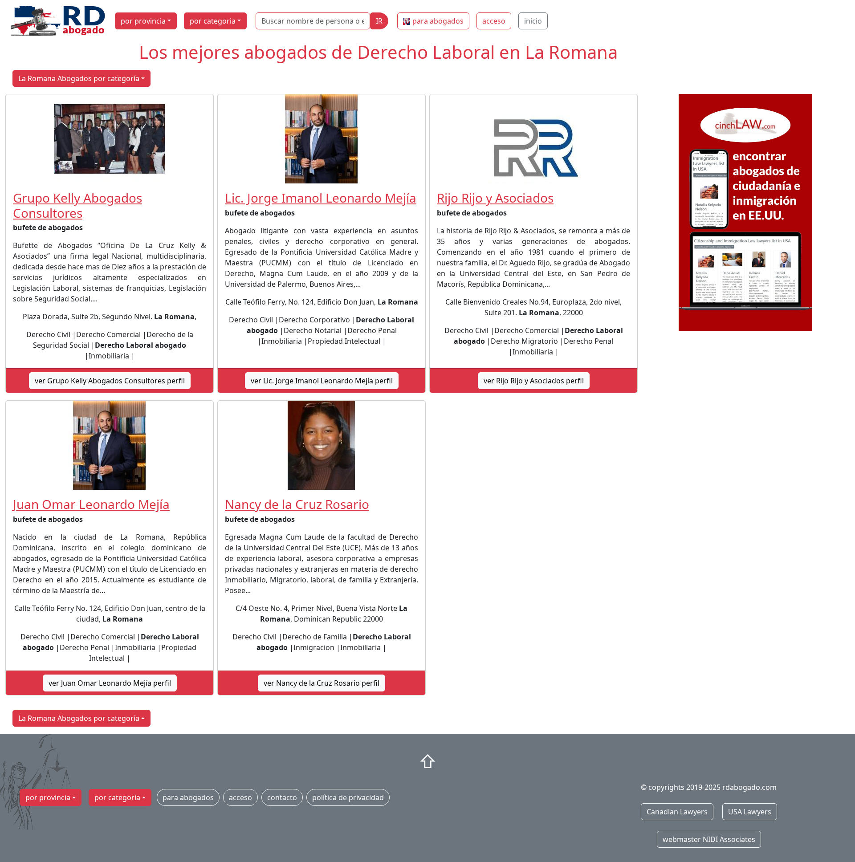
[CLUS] (745, 212)
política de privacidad (348, 797)
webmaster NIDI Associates (709, 839)
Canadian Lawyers (677, 812)
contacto (282, 797)
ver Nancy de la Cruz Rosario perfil (321, 683)
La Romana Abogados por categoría (78, 78)
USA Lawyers (749, 812)
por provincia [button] (143, 21)
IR (379, 21)
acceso (493, 21)
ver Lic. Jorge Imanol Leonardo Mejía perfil (322, 381)
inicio (533, 21)
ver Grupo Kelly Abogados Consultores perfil (110, 381)
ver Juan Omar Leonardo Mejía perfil (110, 683)
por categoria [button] (213, 21)
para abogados (438, 21)
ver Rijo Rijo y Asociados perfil (534, 381)
